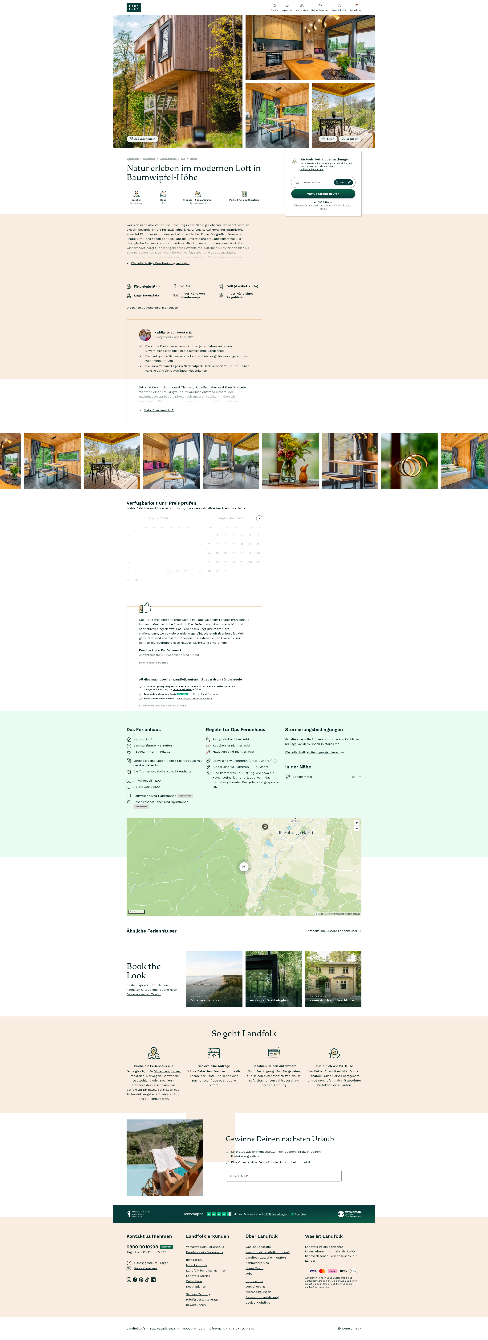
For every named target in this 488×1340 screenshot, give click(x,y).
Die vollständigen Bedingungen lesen (312, 752)
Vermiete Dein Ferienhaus (205, 1247)
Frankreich (136, 1076)
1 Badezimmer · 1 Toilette (151, 751)
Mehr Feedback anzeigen (153, 662)
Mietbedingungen (258, 1292)
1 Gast (343, 182)
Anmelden (355, 10)
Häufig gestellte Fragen (151, 1263)
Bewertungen (196, 1305)
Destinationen (196, 1286)
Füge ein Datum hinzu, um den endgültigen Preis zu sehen (323, 207)
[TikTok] (147, 1279)
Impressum (254, 1281)
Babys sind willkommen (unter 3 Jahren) (242, 761)
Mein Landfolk (196, 1265)
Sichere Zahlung (198, 1294)
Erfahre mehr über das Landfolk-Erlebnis (162, 705)
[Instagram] (129, 1279)
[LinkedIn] (153, 1279)
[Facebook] (135, 1279)
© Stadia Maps (322, 913)
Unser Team (254, 1268)
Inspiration (287, 10)
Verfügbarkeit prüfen (323, 194)
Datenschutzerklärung (262, 1297)
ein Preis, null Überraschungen (194, 698)
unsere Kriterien (182, 689)
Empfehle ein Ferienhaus (204, 1252)
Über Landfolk (262, 1236)
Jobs (249, 1273)
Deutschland (149, 159)
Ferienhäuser (133, 159)
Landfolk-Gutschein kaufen (266, 1257)
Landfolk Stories (198, 1276)
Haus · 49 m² (142, 739)
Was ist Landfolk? (258, 1247)
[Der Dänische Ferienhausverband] (349, 1214)
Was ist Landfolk (324, 1236)
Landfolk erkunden (207, 1236)
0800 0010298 (142, 1247)
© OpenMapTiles (336, 913)
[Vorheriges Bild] (127, 939)
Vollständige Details (311, 169)
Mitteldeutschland (168, 159)
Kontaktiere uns (145, 1268)
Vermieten (302, 10)
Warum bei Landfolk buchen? (268, 1252)
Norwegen (153, 1076)
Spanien (166, 1080)
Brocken (193, 159)
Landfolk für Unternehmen (206, 1270)
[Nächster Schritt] (361, 939)
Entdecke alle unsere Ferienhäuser (331, 931)
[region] (244, 867)
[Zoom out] (357, 828)
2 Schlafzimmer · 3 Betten (152, 745)
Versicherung (255, 1286)
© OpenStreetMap (352, 913)
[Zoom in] (357, 822)
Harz (183, 159)
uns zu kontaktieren (153, 1099)
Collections (194, 1281)
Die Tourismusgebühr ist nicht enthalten (163, 771)
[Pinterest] (141, 1279)
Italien (175, 1071)
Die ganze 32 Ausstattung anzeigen (152, 307)
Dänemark (161, 1071)
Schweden (170, 1076)
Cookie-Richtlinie (258, 1302)
